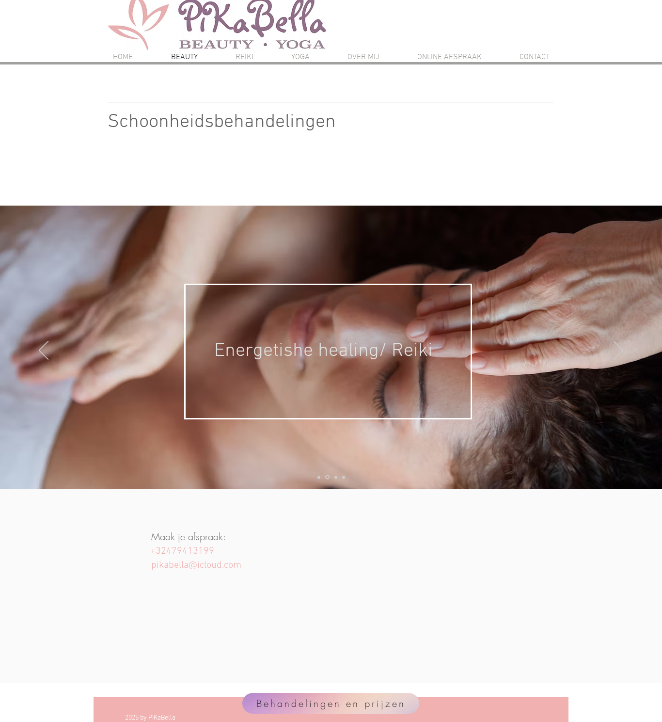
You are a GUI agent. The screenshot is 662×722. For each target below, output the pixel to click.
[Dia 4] (326, 477)
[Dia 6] (343, 477)
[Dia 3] (335, 477)
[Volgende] (618, 351)
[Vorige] (43, 351)
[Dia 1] (318, 477)
